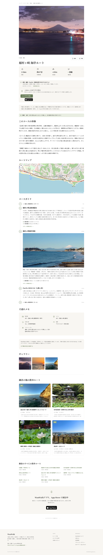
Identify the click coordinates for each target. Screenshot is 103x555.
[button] (71, 182)
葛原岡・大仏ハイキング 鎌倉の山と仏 (73, 473)
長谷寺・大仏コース (24, 480)
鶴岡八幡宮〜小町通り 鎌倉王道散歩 (50, 480)
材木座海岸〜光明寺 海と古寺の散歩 (73, 467)
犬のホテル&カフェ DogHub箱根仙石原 (16, 545)
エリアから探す (56, 538)
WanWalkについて (79, 536)
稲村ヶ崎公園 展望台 (30, 208)
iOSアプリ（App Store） (80, 544)
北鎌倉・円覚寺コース (24, 467)
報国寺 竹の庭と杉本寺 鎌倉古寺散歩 (50, 467)
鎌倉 (31, 3)
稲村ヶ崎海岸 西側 (29, 231)
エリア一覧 (25, 3)
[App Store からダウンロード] (29, 99)
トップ (20, 3)
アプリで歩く (27, 96)
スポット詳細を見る (27, 226)
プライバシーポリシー (80, 542)
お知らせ (77, 538)
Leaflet (74, 192)
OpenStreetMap (80, 192)
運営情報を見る (36, 86)
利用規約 (77, 540)
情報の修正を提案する (27, 346)
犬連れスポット (56, 540)
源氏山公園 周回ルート (25, 473)
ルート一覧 (55, 536)
